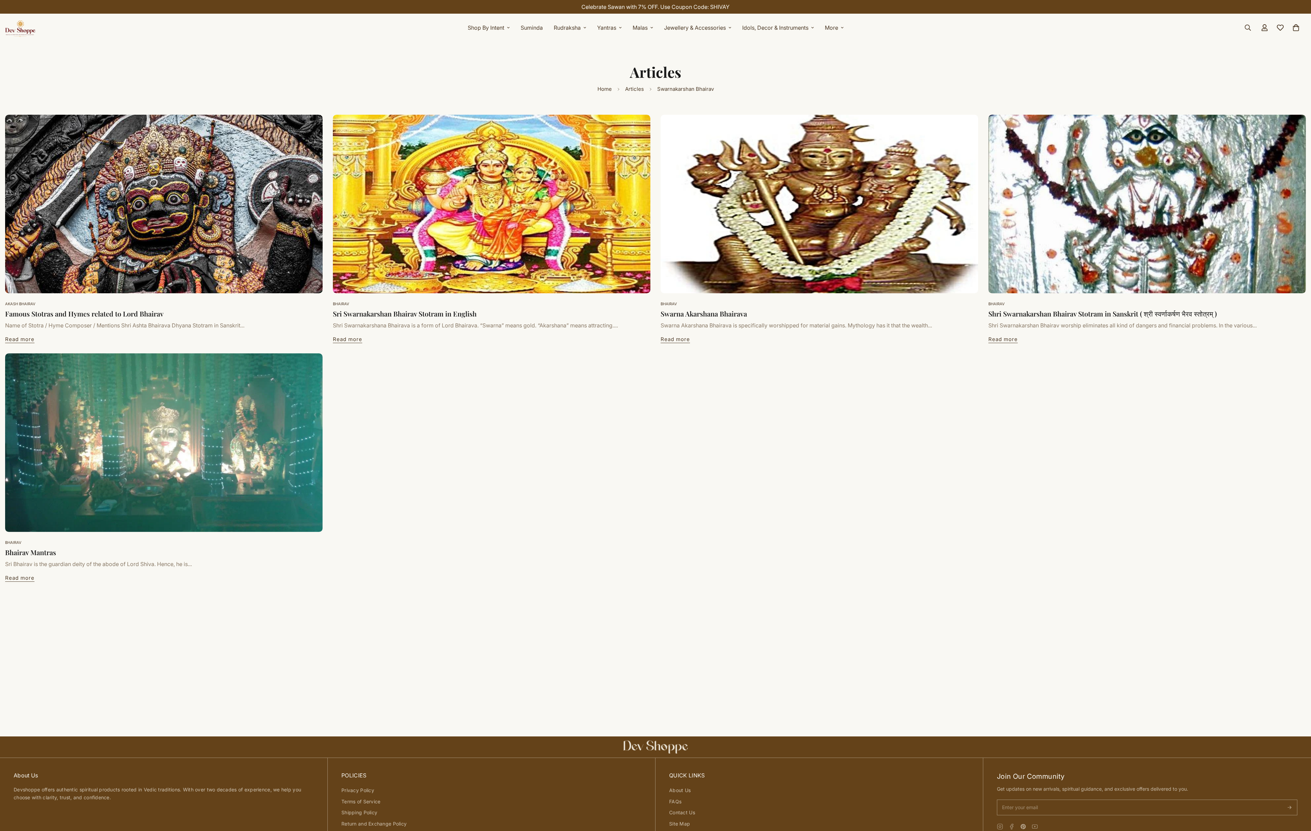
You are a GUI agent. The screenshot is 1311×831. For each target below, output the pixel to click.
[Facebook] (1012, 826)
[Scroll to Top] (1298, 794)
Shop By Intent (486, 27)
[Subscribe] (1289, 807)
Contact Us (682, 812)
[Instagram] (1000, 826)
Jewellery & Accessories (695, 27)
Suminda (532, 27)
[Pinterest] (1023, 826)
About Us (680, 790)
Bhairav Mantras (30, 552)
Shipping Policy (359, 812)
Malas (640, 27)
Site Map (679, 824)
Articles (634, 89)
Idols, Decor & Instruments (775, 27)
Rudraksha (567, 27)
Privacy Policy (357, 790)
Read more (19, 339)
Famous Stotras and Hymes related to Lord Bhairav (84, 313)
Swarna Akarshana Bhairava (704, 313)
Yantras (606, 27)
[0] (1296, 28)
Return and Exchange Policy (374, 824)
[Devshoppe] (20, 28)
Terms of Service (360, 801)
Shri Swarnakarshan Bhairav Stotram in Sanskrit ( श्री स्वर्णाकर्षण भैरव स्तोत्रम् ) (1102, 313)
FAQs (675, 801)
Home (604, 89)
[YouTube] (1035, 826)
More (831, 27)
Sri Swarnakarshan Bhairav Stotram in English (405, 313)
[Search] (1248, 27)
